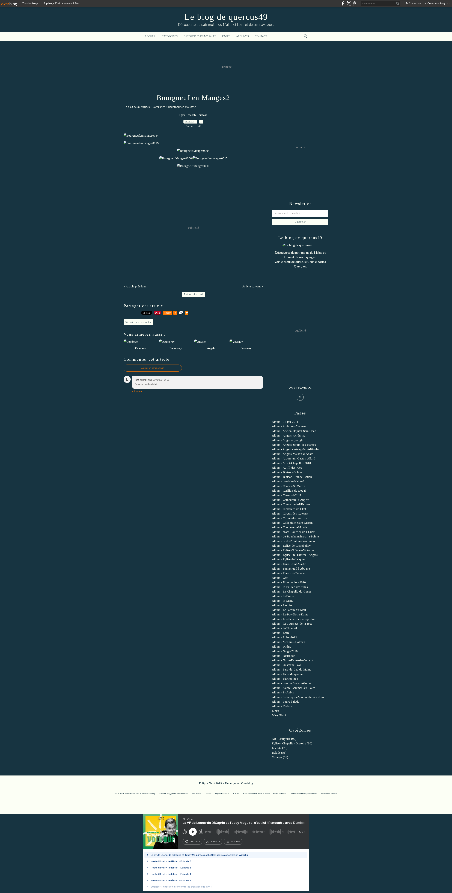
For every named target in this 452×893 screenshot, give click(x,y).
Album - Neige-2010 (285, 651)
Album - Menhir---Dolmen (288, 642)
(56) (280, 757)
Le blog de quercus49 (226, 17)
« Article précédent (135, 286)
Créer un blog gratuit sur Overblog (173, 793)
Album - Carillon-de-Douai (289, 490)
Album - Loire (281, 633)
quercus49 (302, 261)
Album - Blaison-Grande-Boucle (292, 477)
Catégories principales (200, 36)
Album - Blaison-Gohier (287, 472)
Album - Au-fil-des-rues (287, 467)
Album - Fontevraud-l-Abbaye (291, 568)
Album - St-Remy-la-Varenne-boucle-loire (298, 697)
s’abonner (194, 842)
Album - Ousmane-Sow (286, 665)
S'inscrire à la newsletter (138, 322)
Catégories (170, 36)
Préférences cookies (329, 793)
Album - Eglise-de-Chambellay (291, 545)
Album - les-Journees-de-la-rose (292, 623)
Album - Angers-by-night (288, 440)
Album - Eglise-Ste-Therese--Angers (295, 555)
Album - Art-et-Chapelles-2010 (291, 463)
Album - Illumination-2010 (289, 582)
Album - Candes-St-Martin (288, 486)
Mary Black (279, 715)
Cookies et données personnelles (303, 793)
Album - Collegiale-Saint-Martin (292, 522)
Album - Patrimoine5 (285, 678)
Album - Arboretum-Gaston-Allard (293, 458)
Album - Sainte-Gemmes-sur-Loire (293, 688)
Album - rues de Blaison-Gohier (292, 683)
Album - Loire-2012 (284, 637)
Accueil (150, 36)
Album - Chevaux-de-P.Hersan (291, 504)
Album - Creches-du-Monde (289, 527)
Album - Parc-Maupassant (288, 674)
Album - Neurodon (283, 655)
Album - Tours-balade (285, 701)
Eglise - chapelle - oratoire (193, 115)
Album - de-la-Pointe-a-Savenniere (294, 541)
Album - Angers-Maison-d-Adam (292, 454)
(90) (292, 743)
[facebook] (343, 3)
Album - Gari (280, 577)
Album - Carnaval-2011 (286, 495)
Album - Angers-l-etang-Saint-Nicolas (296, 449)
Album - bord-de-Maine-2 (288, 481)
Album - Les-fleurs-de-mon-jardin (293, 619)
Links (275, 710)
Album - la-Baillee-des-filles (290, 587)
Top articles (196, 793)
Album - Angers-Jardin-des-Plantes (294, 444)
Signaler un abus (222, 793)
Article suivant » (252, 286)
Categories (159, 107)
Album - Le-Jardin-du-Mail (289, 610)
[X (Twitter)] (348, 3)
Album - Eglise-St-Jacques (288, 559)
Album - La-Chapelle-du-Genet (291, 591)
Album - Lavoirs (282, 605)
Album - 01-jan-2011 (285, 421)
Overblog (247, 783)
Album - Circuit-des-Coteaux (290, 513)
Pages (226, 36)
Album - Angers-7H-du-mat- (289, 435)
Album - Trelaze (282, 706)
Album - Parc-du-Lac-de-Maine (291, 669)
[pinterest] (354, 3)
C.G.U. (236, 793)
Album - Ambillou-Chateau (289, 426)
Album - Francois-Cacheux (289, 573)
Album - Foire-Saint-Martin (289, 564)
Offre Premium (279, 793)
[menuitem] (150, 36)
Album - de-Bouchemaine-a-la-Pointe (295, 536)
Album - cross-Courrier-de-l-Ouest (293, 532)
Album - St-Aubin (283, 692)
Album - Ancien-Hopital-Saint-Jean (294, 431)
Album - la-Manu (282, 600)
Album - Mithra (281, 646)
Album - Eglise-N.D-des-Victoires (293, 550)
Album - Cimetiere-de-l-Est (289, 509)
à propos (235, 842)
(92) (284, 739)
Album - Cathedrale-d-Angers (290, 499)
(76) (279, 748)
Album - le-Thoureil (284, 628)
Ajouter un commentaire (152, 368)
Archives (242, 36)
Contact (261, 36)
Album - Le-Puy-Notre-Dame (290, 614)
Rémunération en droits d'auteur (256, 793)
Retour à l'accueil (193, 294)
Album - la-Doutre (283, 596)
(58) (279, 752)
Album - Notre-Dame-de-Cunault (292, 660)
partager (215, 842)
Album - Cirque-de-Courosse (290, 518)
